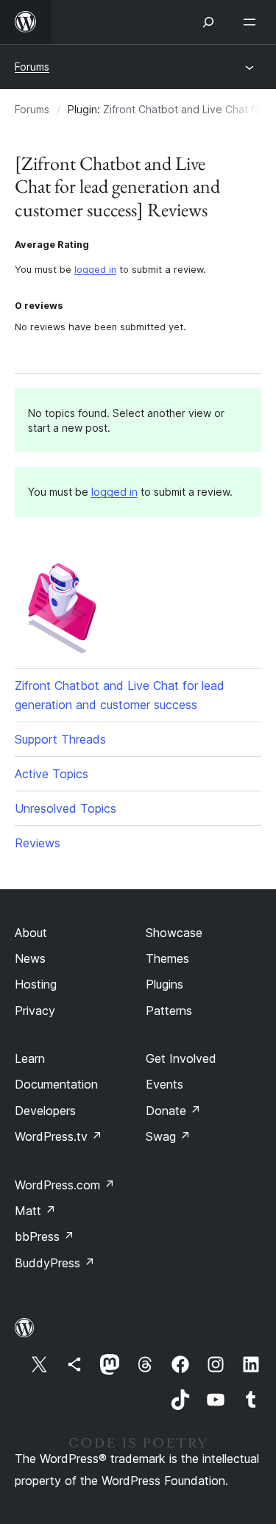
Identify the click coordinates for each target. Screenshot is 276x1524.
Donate (173, 1110)
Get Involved (181, 1058)
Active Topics (51, 773)
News (30, 958)
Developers (45, 1110)
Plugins (164, 984)
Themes (167, 958)
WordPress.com (65, 1185)
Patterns (169, 1010)
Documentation (56, 1084)
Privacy (35, 1010)
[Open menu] (252, 22)
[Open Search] (208, 22)
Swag (168, 1136)
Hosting (36, 984)
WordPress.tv (58, 1136)
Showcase (174, 932)
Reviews (37, 843)
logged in (95, 269)
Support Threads (60, 739)
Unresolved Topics (65, 808)
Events (164, 1084)
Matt (35, 1210)
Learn (30, 1058)
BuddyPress (55, 1263)
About (31, 932)
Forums (32, 66)
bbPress (44, 1236)
